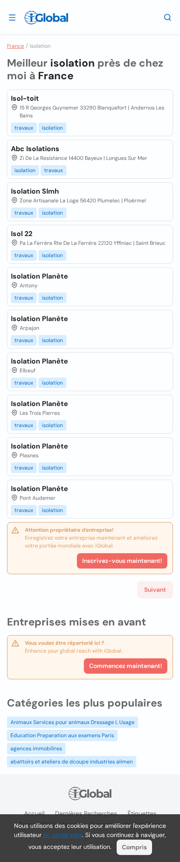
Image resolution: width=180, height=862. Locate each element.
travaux (23, 127)
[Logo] (46, 17)
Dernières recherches (86, 813)
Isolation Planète (39, 276)
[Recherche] (168, 17)
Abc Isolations (35, 148)
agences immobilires (36, 748)
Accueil (34, 813)
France (15, 45)
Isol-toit (25, 98)
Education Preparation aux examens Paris (62, 735)
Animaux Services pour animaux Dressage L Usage (72, 722)
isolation (52, 127)
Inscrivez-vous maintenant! (122, 561)
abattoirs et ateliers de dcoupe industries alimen (71, 761)
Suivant (155, 590)
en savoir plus (62, 835)
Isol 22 (21, 233)
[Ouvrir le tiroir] (12, 17)
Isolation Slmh (35, 191)
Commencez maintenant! (125, 666)
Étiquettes (142, 813)
